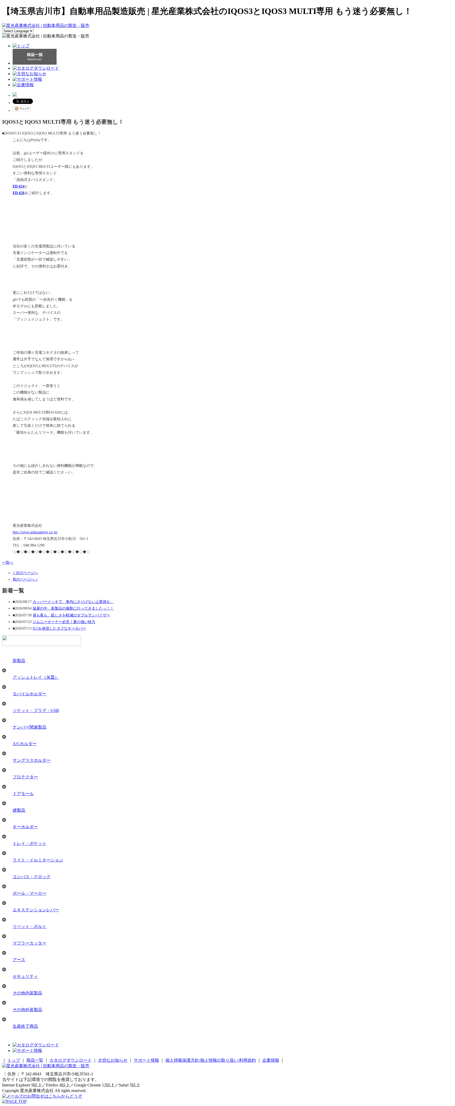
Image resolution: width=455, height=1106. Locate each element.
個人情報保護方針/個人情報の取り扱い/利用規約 (210, 1060)
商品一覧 (34, 1060)
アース (19, 959)
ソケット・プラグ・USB (36, 710)
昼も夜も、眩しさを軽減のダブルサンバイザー (71, 615)
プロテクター (25, 777)
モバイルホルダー (29, 694)
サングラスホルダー (32, 760)
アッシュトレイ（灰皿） (36, 677)
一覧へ (7, 562)
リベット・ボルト (29, 926)
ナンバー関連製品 (29, 727)
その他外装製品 (27, 1009)
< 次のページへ (25, 573)
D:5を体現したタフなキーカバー (59, 628)
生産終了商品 (25, 1026)
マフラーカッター (29, 943)
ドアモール (23, 793)
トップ (13, 1060)
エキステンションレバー (36, 910)
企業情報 (270, 1060)
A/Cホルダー (25, 743)
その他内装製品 (27, 993)
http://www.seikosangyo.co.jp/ (35, 532)
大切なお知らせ (112, 1060)
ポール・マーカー (29, 893)
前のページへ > (25, 579)
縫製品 (19, 810)
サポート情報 (146, 1060)
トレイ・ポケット (29, 843)
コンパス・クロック (32, 876)
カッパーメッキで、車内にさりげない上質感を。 (73, 602)
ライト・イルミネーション (38, 860)
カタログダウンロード (71, 1060)
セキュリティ (25, 976)
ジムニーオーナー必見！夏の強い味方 (64, 622)
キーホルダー (25, 827)
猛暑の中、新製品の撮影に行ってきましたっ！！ (73, 608)
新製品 (19, 660)
